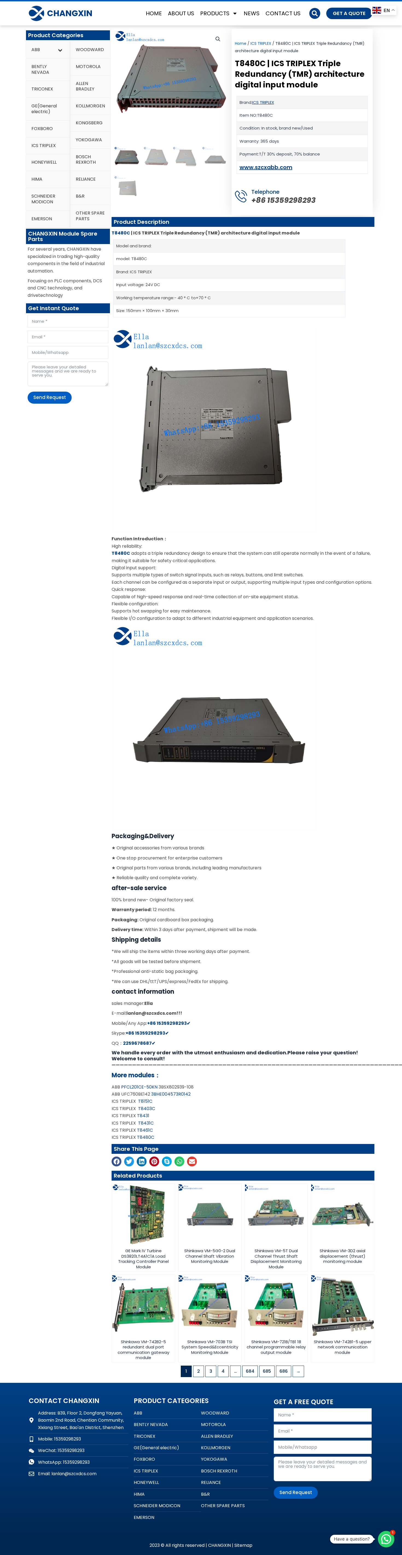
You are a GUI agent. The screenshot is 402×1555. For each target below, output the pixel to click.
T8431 (142, 1116)
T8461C (144, 1130)
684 (250, 1371)
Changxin (69, 13)
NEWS (252, 13)
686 (283, 1371)
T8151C (145, 1101)
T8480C (121, 233)
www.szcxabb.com (266, 167)
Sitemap (243, 1545)
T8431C (146, 1123)
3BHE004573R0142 (170, 1094)
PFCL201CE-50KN (139, 1087)
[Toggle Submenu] (60, 50)
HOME (154, 13)
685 (267, 1371)
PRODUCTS (214, 13)
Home (240, 43)
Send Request (49, 397)
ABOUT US (181, 13)
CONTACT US (283, 13)
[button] (314, 13)
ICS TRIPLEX (260, 43)
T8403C (146, 1108)
